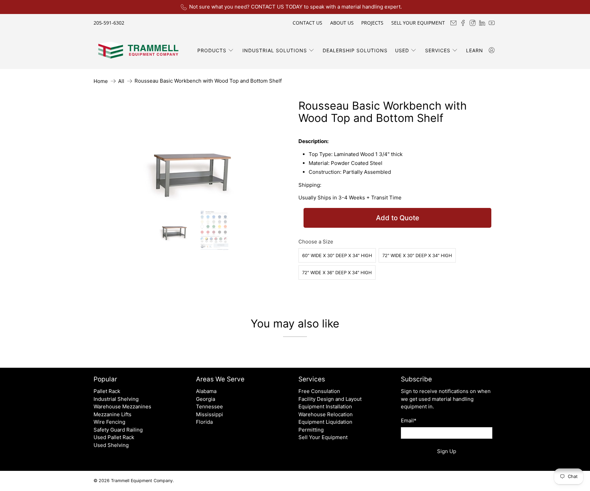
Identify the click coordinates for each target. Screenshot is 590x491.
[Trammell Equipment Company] (138, 50)
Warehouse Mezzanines (122, 406)
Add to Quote (397, 218)
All (121, 81)
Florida (204, 422)
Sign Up (446, 451)
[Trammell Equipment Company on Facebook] (463, 23)
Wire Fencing (109, 422)
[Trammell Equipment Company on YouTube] (492, 23)
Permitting (311, 429)
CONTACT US (307, 22)
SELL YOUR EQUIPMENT (418, 22)
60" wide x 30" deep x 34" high (337, 255)
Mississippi (209, 414)
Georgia (205, 399)
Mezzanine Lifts (112, 414)
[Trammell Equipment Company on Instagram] (472, 23)
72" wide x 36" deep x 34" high (337, 272)
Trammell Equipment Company (142, 480)
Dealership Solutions (355, 50)
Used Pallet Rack (114, 437)
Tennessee (209, 406)
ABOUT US (342, 22)
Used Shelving (111, 445)
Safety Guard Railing (118, 429)
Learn (474, 50)
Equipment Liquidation (325, 422)
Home (101, 81)
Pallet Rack (107, 391)
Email (409, 420)
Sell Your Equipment (323, 437)
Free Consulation (319, 391)
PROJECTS (372, 22)
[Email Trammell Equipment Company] (453, 23)
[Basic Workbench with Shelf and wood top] (193, 151)
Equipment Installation (325, 406)
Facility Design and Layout (330, 399)
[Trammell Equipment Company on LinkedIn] (482, 23)
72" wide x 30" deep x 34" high (417, 255)
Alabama (206, 391)
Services (437, 50)
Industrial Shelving (116, 399)
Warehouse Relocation (325, 414)
